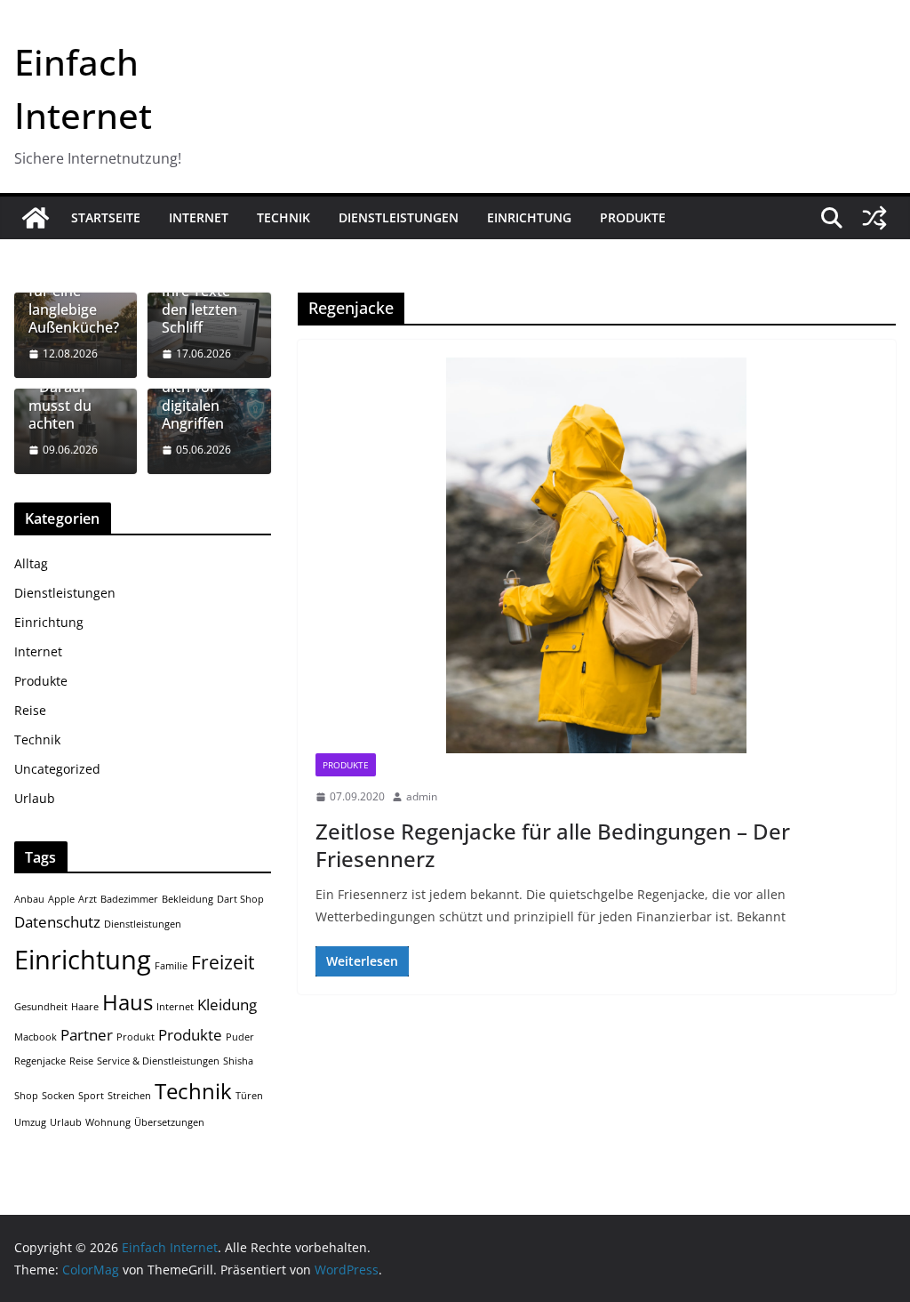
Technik (283, 217)
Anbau (29, 899)
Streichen (129, 1095)
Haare (85, 1007)
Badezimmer (129, 899)
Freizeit (222, 962)
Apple (61, 899)
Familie (171, 966)
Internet (198, 217)
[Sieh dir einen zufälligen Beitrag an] (874, 218)
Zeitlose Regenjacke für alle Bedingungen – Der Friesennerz (552, 844)
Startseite (105, 217)
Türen (249, 1095)
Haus (127, 1002)
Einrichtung (529, 217)
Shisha (238, 1061)
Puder (240, 1037)
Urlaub (34, 798)
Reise (30, 710)
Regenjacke (40, 1061)
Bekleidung (187, 899)
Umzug (30, 1122)
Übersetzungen (169, 1122)
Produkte (633, 217)
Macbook (35, 1037)
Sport (91, 1095)
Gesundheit (41, 1007)
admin (421, 796)
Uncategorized (57, 768)
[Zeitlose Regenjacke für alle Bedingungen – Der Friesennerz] (596, 555)
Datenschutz (57, 922)
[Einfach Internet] (35, 218)
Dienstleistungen (399, 217)
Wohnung (108, 1122)
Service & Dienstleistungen (158, 1061)
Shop (26, 1095)
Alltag (31, 563)
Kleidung (227, 1004)
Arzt (87, 899)
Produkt (135, 1037)
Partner (86, 1035)
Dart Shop (240, 899)
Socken (58, 1095)
